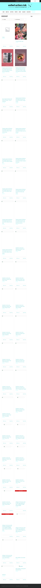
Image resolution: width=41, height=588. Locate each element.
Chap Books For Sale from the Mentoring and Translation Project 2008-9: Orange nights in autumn (20, 279)
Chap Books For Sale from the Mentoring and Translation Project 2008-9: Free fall (6, 279)
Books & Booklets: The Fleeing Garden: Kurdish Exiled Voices (21, 569)
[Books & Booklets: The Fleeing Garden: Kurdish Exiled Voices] (21, 566)
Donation (3, 37)
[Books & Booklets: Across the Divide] (21, 547)
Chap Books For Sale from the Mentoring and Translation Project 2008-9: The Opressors (6, 360)
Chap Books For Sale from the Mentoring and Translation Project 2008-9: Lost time (20, 333)
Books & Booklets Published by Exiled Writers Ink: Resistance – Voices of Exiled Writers (7, 100)
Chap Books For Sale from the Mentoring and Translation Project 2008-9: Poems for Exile (6, 437)
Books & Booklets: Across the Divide (20, 557)
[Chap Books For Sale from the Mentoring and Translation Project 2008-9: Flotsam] (21, 473)
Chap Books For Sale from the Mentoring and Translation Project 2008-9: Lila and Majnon (6, 415)
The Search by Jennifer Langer (19, 41)
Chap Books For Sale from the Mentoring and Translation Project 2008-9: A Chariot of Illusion (6, 503)
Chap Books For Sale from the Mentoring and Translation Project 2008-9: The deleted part (20, 410)
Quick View (11, 46)
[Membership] (7, 569)
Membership (4, 574)
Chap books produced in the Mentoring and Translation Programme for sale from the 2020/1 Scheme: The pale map (7, 190)
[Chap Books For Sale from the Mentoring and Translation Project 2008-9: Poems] (7, 451)
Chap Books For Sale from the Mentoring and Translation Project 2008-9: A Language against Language (21, 388)
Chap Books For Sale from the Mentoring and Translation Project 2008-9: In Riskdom (20, 306)
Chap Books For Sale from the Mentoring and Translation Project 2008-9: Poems (6, 459)
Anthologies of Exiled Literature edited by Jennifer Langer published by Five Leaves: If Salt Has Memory (7, 556)
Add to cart (4, 46)
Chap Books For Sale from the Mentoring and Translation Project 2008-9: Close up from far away (20, 360)
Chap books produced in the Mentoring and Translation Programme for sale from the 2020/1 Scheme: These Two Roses (7, 221)
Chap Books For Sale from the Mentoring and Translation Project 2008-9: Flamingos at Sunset (6, 306)
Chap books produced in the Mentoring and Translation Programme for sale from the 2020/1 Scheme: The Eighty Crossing (21, 99)
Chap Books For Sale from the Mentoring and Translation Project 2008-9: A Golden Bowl (6, 333)
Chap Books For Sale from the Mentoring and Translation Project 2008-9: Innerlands (20, 249)
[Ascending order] (13, 19)
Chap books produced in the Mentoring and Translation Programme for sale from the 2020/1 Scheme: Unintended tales (7, 160)
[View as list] (25, 21)
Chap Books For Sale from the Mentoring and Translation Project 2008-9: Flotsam (20, 481)
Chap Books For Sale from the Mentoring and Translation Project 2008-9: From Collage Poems (20, 459)
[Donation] (7, 30)
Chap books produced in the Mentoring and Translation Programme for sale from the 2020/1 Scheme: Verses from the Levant (21, 130)
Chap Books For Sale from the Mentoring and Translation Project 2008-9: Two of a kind (6, 481)
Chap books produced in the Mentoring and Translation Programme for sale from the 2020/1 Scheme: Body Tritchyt (21, 191)
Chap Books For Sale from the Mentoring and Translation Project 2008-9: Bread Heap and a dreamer (7, 388)
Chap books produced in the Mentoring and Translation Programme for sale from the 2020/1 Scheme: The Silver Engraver (7, 251)
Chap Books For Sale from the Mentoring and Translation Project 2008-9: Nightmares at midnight (20, 437)
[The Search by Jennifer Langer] (21, 32)
